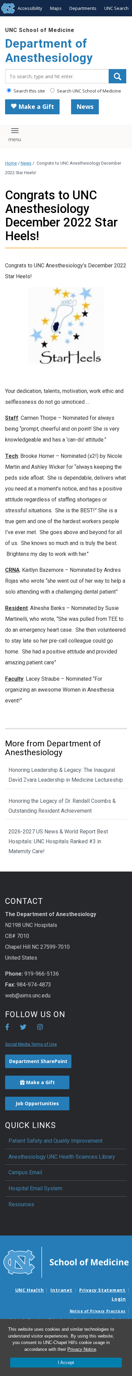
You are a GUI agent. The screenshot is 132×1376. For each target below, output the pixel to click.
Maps (56, 8)
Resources (21, 1204)
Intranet (61, 1290)
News (84, 106)
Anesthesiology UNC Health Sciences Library (61, 1157)
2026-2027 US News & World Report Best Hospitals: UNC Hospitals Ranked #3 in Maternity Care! (58, 841)
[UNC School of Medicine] (66, 1262)
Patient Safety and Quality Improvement (55, 1141)
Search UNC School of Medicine (88, 91)
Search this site (29, 91)
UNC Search (116, 8)
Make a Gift (35, 106)
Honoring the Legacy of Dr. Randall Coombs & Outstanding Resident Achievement (62, 806)
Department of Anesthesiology (49, 51)
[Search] (117, 76)
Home (11, 163)
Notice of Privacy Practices (98, 1311)
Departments (82, 8)
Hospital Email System (35, 1188)
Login (119, 1299)
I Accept (66, 1362)
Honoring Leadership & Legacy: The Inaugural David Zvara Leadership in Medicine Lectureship (65, 775)
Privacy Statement (102, 1290)
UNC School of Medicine (39, 30)
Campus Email (25, 1172)
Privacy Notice (81, 1349)
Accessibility (30, 8)
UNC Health (29, 1290)
